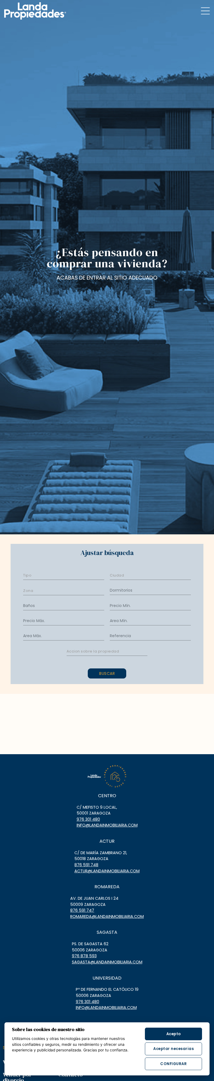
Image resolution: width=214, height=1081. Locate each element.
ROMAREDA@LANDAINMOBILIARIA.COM (107, 916)
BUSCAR (107, 673)
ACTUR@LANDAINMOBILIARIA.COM (107, 871)
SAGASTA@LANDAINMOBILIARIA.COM (107, 962)
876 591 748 (86, 865)
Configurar (173, 1063)
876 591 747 (82, 910)
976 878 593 (84, 956)
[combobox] (63, 575)
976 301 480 (88, 819)
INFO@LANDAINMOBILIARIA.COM (107, 825)
